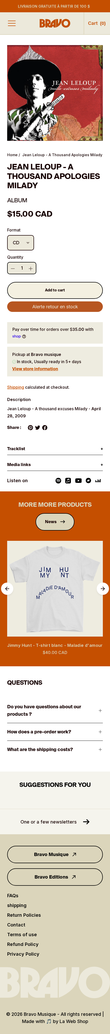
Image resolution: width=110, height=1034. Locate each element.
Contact (16, 924)
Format (13, 230)
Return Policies (24, 915)
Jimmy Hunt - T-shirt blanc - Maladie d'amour (55, 645)
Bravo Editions (51, 877)
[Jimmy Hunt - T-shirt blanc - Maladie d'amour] (55, 589)
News (51, 521)
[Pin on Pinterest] (30, 428)
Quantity (15, 257)
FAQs (12, 895)
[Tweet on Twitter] (38, 428)
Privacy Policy (23, 954)
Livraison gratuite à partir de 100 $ (54, 6)
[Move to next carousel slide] (103, 589)
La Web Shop (74, 1021)
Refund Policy (23, 944)
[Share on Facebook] (45, 428)
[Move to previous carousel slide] (7, 589)
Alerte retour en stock (55, 306)
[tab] (55, 449)
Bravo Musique (51, 854)
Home (12, 155)
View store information (35, 369)
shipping (17, 905)
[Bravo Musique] (55, 23)
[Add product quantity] (13, 268)
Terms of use (22, 934)
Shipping (15, 387)
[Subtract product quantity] (31, 268)
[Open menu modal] (12, 23)
